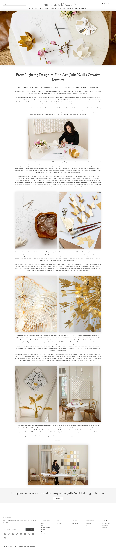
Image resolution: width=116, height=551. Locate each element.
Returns (43, 529)
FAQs (42, 531)
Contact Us (43, 523)
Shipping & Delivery (45, 527)
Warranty (43, 533)
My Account (88, 523)
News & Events (75, 523)
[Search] (5, 4)
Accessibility (104, 527)
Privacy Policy (105, 525)
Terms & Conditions (106, 523)
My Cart (87, 525)
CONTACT (106, 3)
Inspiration (59, 523)
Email (4, 527)
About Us (43, 525)
